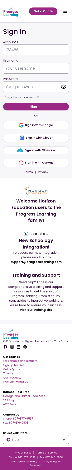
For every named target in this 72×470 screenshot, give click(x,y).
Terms (28, 172)
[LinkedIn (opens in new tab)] (18, 347)
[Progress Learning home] (13, 11)
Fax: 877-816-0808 (15, 423)
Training (8, 373)
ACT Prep (9, 404)
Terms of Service (46, 452)
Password (10, 79)
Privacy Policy (23, 452)
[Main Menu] (65, 11)
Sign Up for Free (14, 365)
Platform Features (15, 382)
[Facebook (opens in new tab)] (5, 347)
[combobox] (36, 439)
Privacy (43, 172)
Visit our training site (36, 310)
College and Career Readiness (24, 396)
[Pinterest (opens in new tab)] (25, 347)
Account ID (11, 42)
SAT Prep (9, 400)
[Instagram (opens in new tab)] (12, 347)
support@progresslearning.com (36, 262)
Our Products (12, 377)
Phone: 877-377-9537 (18, 419)
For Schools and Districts (20, 361)
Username (10, 60)
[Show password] (63, 87)
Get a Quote (11, 369)
